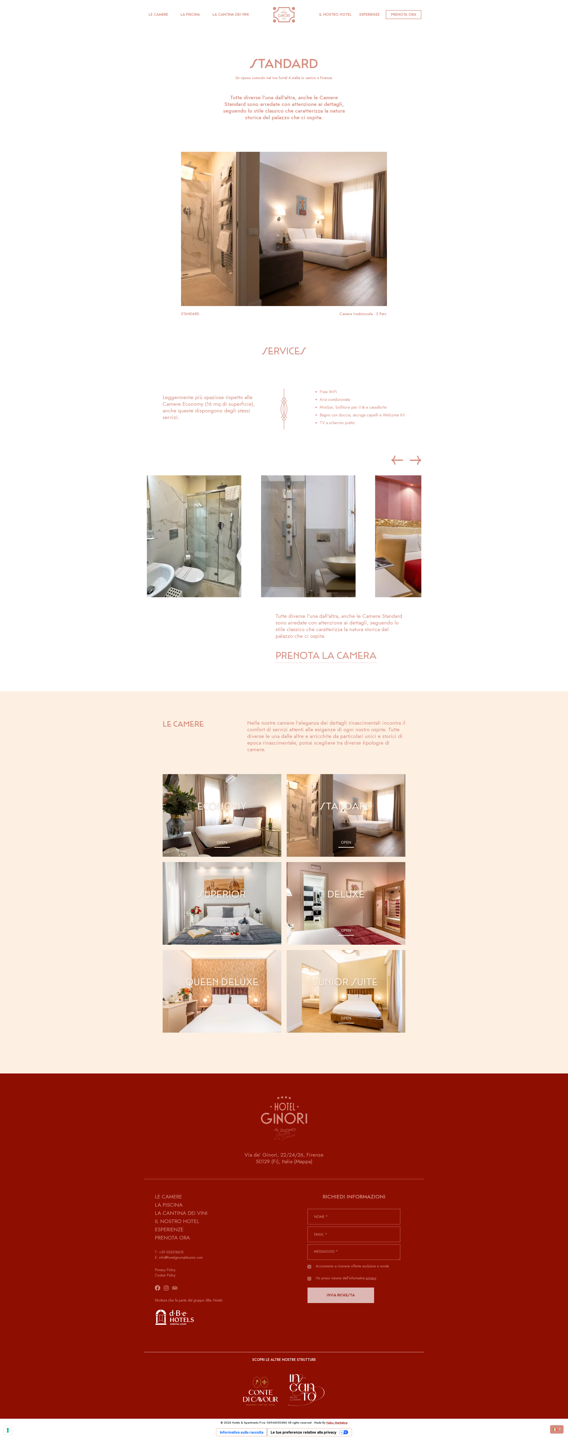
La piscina (190, 14)
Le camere (158, 14)
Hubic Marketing (336, 1422)
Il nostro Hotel (177, 1221)
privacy (371, 1278)
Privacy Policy (165, 1269)
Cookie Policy (165, 1275)
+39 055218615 (171, 1252)
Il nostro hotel (335, 14)
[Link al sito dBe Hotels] (214, 1316)
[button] (415, 460)
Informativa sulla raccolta (241, 1432)
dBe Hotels (214, 1300)
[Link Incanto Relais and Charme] (307, 1386)
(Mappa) (303, 1161)
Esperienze (369, 14)
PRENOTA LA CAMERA (326, 656)
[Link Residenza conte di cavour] (260, 1386)
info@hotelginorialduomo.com (181, 1257)
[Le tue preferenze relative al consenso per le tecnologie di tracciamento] (8, 1430)
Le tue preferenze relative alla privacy (303, 1432)
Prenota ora (403, 14)
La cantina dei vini (231, 14)
